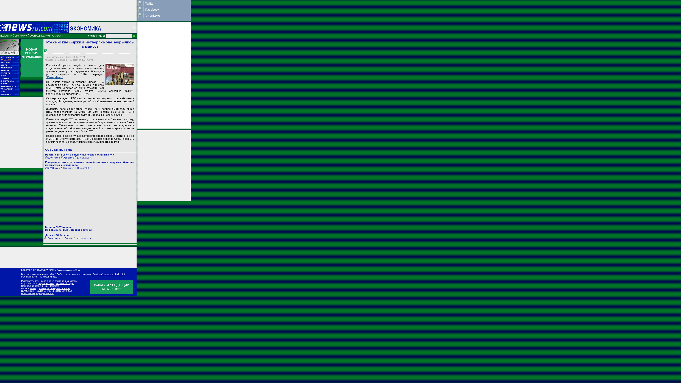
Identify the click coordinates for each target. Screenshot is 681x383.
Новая (33, 288)
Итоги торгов (84, 238)
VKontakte (152, 15)
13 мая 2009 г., (84, 158)
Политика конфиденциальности (37, 293)
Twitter (150, 3)
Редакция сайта (46, 283)
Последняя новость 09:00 (68, 270)
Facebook (152, 9)
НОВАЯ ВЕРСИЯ (31, 53)
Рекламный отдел (65, 283)
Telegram (54, 286)
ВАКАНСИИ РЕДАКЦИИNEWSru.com (111, 287)
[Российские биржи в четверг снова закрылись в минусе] (120, 74)
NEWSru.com (6, 36)
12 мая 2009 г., (84, 168)
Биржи (68, 238)
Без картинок (63, 288)
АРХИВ (92, 36)
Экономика (85, 28)
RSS (46, 286)
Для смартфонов (46, 288)
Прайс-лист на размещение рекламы (58, 281)
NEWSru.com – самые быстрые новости (41, 291)
